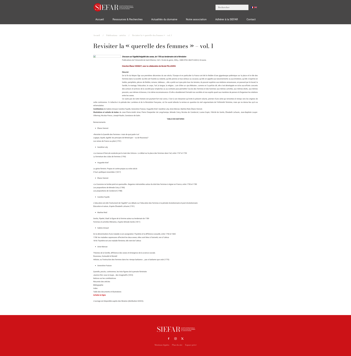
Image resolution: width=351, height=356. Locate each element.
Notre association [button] (196, 19)
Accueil (99, 19)
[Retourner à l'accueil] (113, 7)
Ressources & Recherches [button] (128, 19)
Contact (251, 19)
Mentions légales (162, 344)
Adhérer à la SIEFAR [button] (226, 19)
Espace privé (190, 344)
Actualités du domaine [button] (164, 19)
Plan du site (177, 344)
